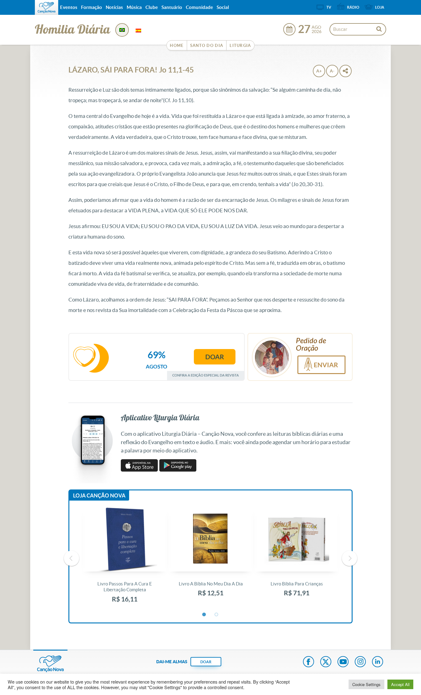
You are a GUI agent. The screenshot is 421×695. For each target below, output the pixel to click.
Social (223, 7)
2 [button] (216, 614)
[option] (125, 558)
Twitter (326, 662)
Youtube (343, 662)
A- (332, 71)
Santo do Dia (206, 45)
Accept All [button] (400, 684)
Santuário (171, 7)
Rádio (353, 7)
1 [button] (204, 614)
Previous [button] (71, 558)
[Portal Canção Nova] (46, 7)
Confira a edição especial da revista (205, 375)
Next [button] (349, 558)
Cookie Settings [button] (366, 684)
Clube (151, 7)
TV (328, 7)
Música (134, 7)
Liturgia (240, 45)
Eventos (68, 7)
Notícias (114, 7)
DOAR (205, 662)
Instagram (360, 662)
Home (176, 45)
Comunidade (199, 7)
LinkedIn (377, 662)
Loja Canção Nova (99, 495)
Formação (91, 7)
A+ (319, 71)
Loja (379, 7)
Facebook (308, 662)
